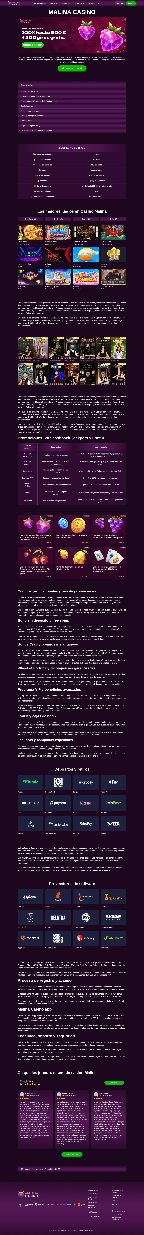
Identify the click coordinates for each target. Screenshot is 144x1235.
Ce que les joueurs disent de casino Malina (37, 130)
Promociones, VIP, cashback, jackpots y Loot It (39, 101)
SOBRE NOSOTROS (29, 91)
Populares (29, 219)
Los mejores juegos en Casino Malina (35, 96)
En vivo (56, 219)
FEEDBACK (114, 1082)
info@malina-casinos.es (116, 1218)
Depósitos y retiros (28, 106)
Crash (84, 219)
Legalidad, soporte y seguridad (33, 126)
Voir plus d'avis (72, 1154)
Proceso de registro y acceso (32, 116)
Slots (112, 219)
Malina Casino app (28, 121)
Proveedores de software (30, 111)
